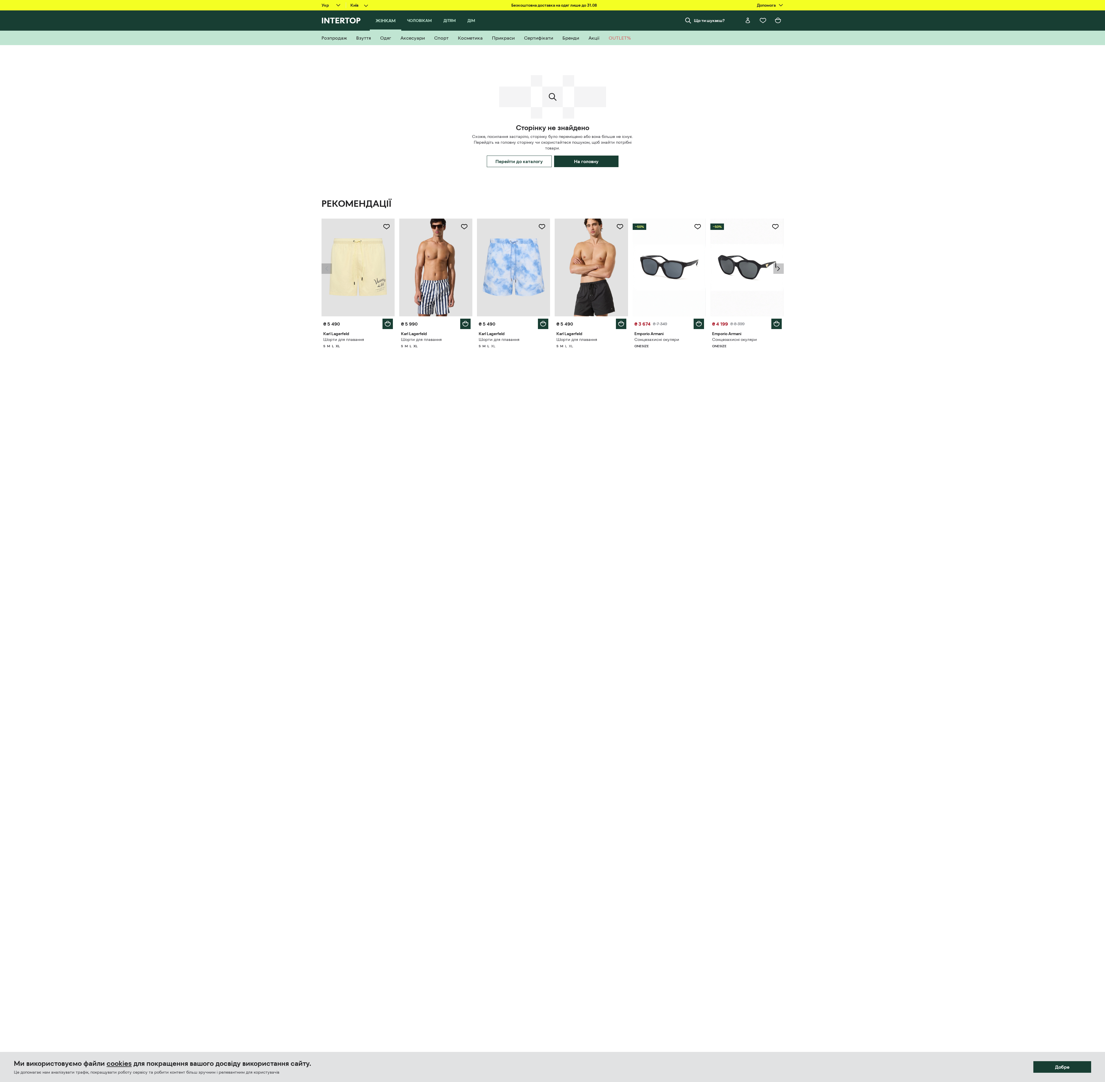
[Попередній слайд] (327, 268)
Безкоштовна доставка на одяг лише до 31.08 (554, 5)
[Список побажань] (763, 20)
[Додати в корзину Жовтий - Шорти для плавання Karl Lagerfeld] (387, 324)
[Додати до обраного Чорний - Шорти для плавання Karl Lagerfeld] (620, 226)
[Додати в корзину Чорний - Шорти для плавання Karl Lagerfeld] (621, 324)
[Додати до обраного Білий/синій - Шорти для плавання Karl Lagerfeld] (464, 226)
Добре (1062, 1067)
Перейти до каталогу (519, 161)
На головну (586, 161)
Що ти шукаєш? (709, 21)
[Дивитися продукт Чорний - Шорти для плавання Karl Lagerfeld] (591, 267)
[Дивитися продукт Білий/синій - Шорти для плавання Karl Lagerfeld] (435, 267)
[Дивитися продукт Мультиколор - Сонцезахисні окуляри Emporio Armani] (669, 267)
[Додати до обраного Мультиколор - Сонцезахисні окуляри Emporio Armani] (697, 226)
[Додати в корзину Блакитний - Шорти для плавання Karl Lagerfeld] (543, 324)
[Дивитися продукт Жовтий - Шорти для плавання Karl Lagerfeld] (358, 267)
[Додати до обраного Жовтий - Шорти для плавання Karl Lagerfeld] (386, 226)
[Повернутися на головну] (341, 20)
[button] (327, 268)
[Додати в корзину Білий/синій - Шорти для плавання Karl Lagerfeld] (465, 324)
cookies (119, 1063)
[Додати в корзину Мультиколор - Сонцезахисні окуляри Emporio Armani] (699, 324)
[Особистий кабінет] (748, 20)
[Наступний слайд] (778, 268)
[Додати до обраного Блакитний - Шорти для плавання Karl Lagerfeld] (542, 226)
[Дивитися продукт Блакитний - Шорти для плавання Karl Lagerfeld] (513, 267)
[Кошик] (778, 20)
